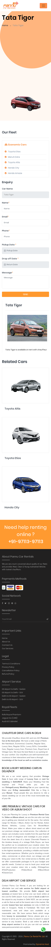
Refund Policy (8, 674)
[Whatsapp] (15, 603)
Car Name (7, 188)
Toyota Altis (14, 162)
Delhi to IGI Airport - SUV (12, 699)
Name (5, 202)
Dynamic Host (42, 944)
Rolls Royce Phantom (11, 714)
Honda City (13, 167)
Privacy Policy (8, 667)
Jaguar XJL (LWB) (9, 718)
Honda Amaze (15, 173)
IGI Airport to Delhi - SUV (12, 692)
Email (5, 216)
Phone (6, 230)
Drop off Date (10, 258)
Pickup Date (9, 244)
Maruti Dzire (14, 156)
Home (5, 25)
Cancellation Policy (10, 670)
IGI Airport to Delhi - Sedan (14, 689)
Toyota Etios (14, 151)
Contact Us (7, 645)
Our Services (7, 648)
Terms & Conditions (11, 663)
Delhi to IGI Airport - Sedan (14, 696)
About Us (6, 641)
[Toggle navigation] (43, 5)
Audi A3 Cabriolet (10, 721)
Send (25, 294)
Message (7, 272)
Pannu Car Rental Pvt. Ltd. (34, 937)
